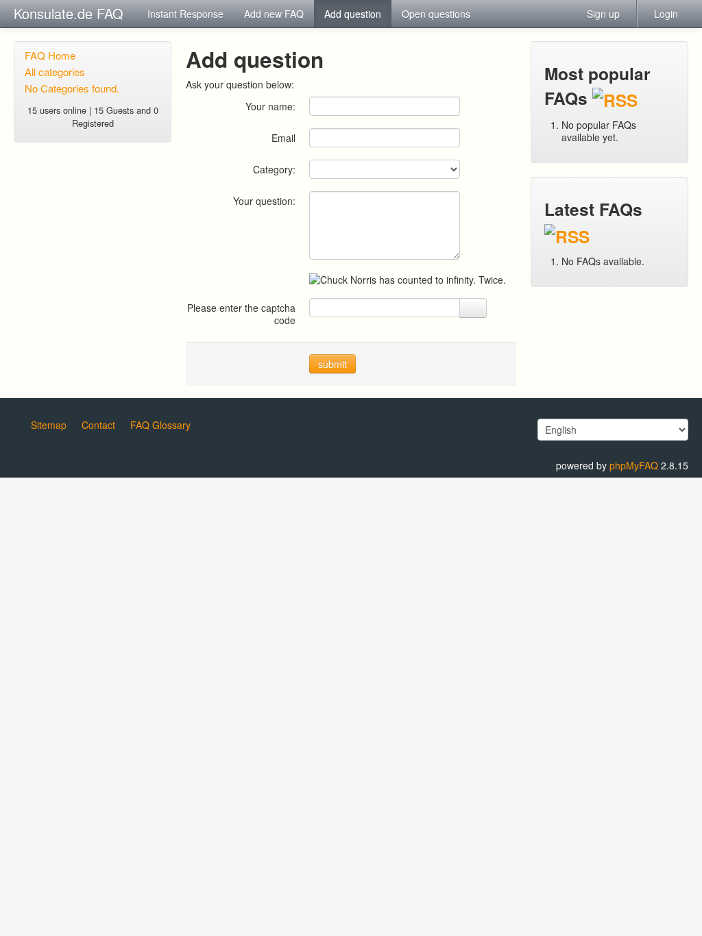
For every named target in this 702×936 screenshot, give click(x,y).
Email (283, 137)
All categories (55, 71)
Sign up (603, 14)
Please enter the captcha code (241, 313)
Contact (98, 425)
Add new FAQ (274, 14)
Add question (352, 14)
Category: (274, 168)
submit (332, 364)
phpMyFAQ (633, 465)
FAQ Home (50, 55)
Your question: (264, 200)
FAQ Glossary (160, 425)
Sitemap (48, 425)
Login (666, 14)
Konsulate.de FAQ (68, 13)
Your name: (270, 105)
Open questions (436, 14)
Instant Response (185, 14)
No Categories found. (72, 88)
